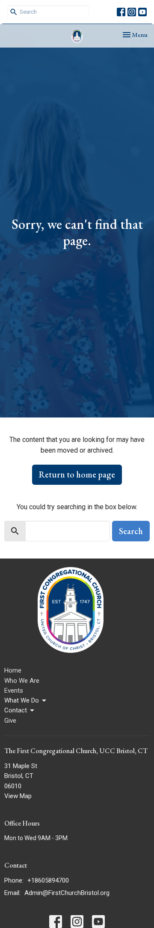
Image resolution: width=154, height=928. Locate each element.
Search (131, 531)
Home (12, 670)
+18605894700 (48, 880)
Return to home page (77, 474)
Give (10, 720)
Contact (15, 710)
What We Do (21, 700)
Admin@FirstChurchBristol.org (67, 893)
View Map (18, 796)
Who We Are (21, 681)
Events (13, 690)
